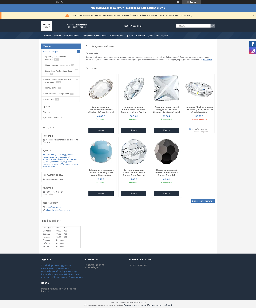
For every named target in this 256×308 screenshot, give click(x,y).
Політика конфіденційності (160, 305)
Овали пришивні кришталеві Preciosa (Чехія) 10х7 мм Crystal (101, 109)
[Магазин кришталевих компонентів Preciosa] (52, 26)
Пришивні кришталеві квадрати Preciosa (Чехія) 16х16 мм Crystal (166, 109)
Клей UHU (49, 99)
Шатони (207, 59)
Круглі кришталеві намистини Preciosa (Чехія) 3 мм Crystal (134, 172)
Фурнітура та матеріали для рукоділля (58, 80)
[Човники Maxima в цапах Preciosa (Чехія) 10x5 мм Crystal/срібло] (199, 88)
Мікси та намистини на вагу (57, 65)
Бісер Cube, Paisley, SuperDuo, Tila (58, 72)
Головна (47, 35)
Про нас (129, 35)
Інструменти (50, 88)
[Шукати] (213, 26)
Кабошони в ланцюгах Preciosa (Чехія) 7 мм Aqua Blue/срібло (101, 172)
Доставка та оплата (158, 35)
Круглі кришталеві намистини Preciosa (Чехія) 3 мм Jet (166, 172)
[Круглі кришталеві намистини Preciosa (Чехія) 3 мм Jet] (166, 151)
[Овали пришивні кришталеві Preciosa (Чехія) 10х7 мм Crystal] (101, 88)
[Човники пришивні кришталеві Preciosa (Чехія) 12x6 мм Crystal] (134, 88)
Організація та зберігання (57, 94)
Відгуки (46, 112)
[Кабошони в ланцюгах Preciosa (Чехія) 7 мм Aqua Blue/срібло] (101, 151)
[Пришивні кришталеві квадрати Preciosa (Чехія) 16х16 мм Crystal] (166, 88)
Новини (57, 35)
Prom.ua (142, 302)
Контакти (140, 35)
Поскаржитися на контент (135, 305)
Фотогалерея (116, 35)
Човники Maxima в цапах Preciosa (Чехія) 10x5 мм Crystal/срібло (199, 109)
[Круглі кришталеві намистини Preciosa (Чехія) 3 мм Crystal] (134, 151)
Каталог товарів (50, 51)
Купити (101, 130)
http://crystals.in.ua (54, 207)
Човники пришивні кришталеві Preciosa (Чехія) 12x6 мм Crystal (134, 109)
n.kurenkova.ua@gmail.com (58, 210)
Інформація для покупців (95, 35)
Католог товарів (72, 35)
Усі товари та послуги (202, 201)
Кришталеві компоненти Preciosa (56, 58)
